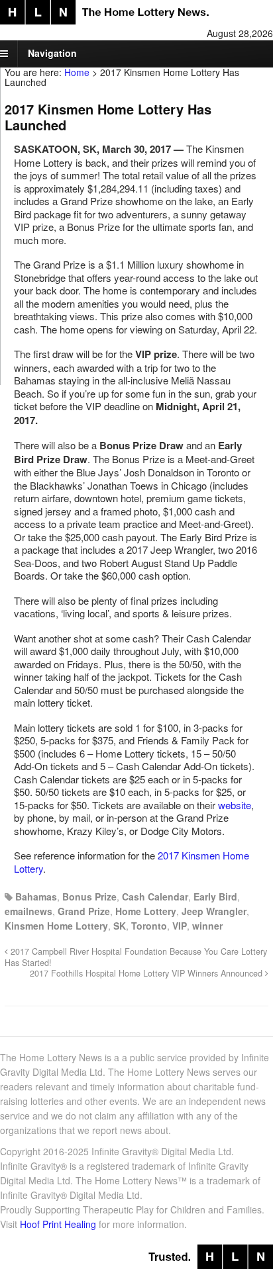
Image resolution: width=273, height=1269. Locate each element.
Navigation (52, 53)
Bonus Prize (89, 896)
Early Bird (215, 896)
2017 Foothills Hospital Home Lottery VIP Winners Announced (147, 973)
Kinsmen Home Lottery (56, 925)
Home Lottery (145, 911)
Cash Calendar (155, 896)
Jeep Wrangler (214, 911)
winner (207, 925)
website (234, 805)
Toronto (149, 925)
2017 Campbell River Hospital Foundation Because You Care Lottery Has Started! (136, 956)
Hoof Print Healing (58, 1224)
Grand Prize (84, 911)
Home (76, 72)
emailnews (28, 911)
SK (119, 925)
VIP (179, 925)
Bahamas (36, 896)
